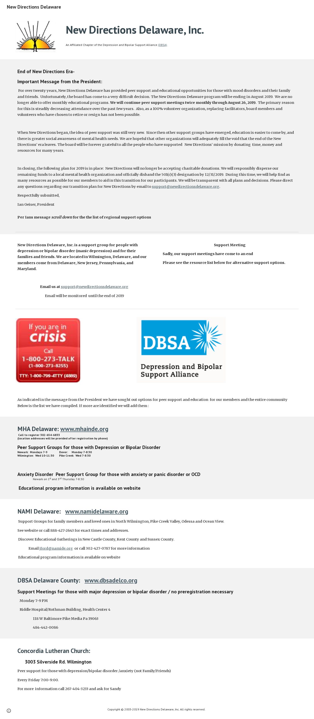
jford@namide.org (56, 548)
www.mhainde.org (84, 429)
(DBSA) (162, 45)
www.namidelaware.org (96, 511)
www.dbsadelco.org (111, 580)
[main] (181, 30)
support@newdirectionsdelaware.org (185, 186)
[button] (8, 710)
